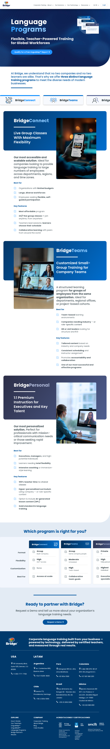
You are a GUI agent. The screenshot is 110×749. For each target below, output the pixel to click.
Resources (84, 5)
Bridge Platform (17, 732)
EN (96, 5)
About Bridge (38, 723)
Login (104, 5)
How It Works (15, 721)
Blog (35, 726)
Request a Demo (54, 622)
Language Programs (18, 730)
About (49, 5)
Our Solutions (59, 5)
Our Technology (72, 5)
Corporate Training (40, 5)
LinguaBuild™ (15, 728)
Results (13, 735)
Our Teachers (16, 723)
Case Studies (38, 728)
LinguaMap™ (15, 726)
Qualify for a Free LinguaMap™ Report (31, 52)
